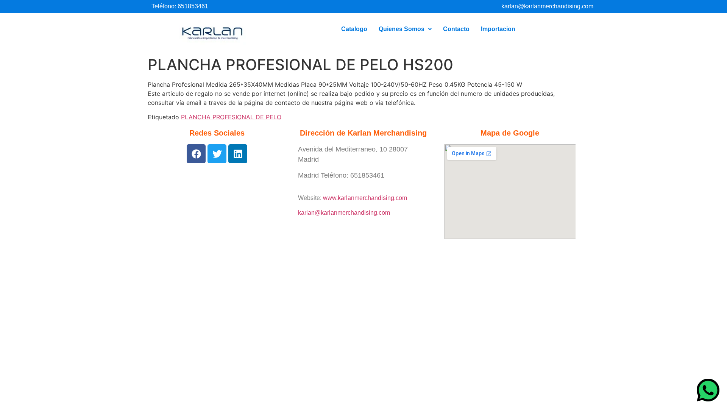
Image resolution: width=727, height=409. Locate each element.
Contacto (456, 29)
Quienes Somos (401, 29)
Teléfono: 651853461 (179, 6)
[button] (405, 29)
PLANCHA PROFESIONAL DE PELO (231, 117)
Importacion (498, 29)
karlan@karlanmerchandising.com (547, 6)
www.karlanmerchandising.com (365, 198)
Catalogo (354, 29)
